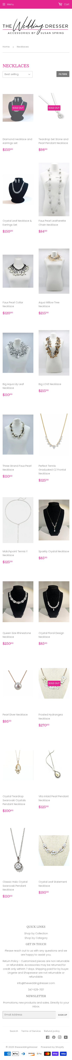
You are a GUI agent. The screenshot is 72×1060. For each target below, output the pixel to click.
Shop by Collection (36, 933)
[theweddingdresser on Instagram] (60, 1037)
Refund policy (52, 1031)
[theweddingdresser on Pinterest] (54, 1037)
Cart (66, 4)
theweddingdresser (26, 1047)
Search (14, 1031)
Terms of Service (31, 1031)
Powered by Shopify (52, 1047)
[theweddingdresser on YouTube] (66, 1037)
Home (6, 46)
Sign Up (62, 1014)
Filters (63, 74)
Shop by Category (36, 938)
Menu (10, 4)
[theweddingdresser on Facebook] (47, 1037)
